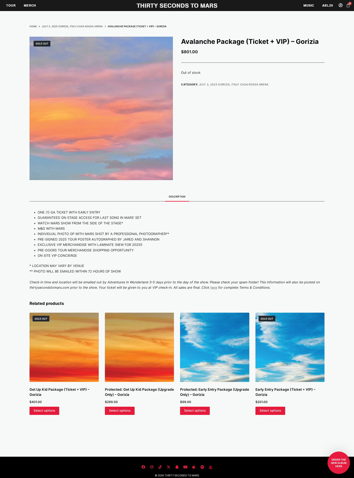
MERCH (30, 5)
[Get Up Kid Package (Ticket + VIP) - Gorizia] (64, 347)
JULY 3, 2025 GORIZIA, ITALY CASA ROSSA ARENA (234, 84)
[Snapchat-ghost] (177, 467)
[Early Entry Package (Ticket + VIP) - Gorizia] (290, 347)
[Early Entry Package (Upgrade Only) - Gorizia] (214, 347)
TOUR (11, 5)
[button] (339, 463)
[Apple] (193, 467)
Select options (44, 410)
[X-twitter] (168, 467)
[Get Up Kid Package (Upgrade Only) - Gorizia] (139, 347)
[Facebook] (143, 467)
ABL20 (327, 5)
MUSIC (308, 5)
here (213, 287)
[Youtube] (185, 467)
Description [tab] (177, 196)
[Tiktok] (160, 467)
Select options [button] (119, 410)
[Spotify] (202, 467)
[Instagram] (151, 467)
